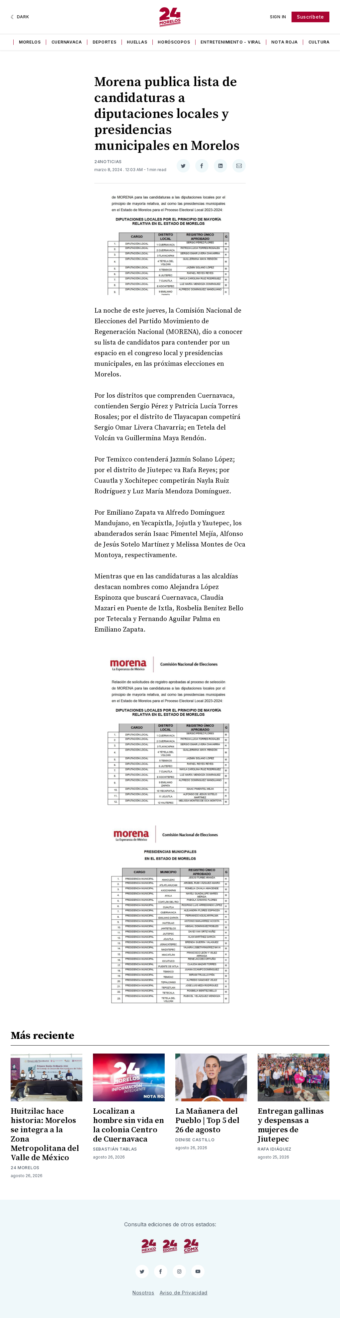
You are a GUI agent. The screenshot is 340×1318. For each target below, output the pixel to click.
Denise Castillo (195, 1139)
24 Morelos (25, 1167)
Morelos (30, 42)
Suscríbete (310, 17)
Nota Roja (284, 42)
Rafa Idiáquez (275, 1149)
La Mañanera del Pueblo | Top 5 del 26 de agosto (207, 1120)
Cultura (319, 42)
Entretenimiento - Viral (231, 42)
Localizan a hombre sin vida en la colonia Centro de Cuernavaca (128, 1125)
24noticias (108, 161)
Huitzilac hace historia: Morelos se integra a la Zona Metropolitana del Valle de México (45, 1134)
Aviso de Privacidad (184, 1292)
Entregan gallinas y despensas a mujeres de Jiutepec (291, 1125)
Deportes (105, 42)
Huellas (137, 42)
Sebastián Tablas (115, 1149)
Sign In (278, 16)
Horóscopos (174, 42)
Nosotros (143, 1292)
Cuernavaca (66, 42)
